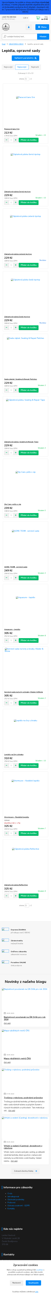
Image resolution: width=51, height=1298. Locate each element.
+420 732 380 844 (9, 17)
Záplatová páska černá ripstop (17, 191)
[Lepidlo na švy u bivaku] (25, 731)
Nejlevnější (21, 67)
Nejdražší (35, 67)
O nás (10, 1193)
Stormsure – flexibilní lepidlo (16, 817)
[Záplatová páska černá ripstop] (25, 168)
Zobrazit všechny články (23, 1171)
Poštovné (11, 1202)
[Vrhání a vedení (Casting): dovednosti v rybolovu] (25, 1127)
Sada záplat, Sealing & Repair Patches (20, 379)
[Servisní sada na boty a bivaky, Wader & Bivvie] (25, 669)
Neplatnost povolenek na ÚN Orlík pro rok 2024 (24, 1018)
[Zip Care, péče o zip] (25, 481)
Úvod (3, 44)
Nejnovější (8, 67)
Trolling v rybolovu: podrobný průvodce (23, 1098)
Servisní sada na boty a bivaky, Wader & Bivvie (23, 692)
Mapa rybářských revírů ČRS (17, 1058)
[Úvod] (12, 27)
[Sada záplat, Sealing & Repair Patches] (25, 356)
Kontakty (11, 1208)
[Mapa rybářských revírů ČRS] (25, 1040)
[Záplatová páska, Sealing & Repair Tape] (25, 418)
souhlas (39, 1270)
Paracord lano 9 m (11, 129)
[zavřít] (47, 2)
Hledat (43, 36)
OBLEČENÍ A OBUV (16, 44)
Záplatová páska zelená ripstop (18, 254)
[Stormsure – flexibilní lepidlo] (25, 794)
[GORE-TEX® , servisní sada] (25, 543)
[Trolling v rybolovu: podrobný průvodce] (25, 1079)
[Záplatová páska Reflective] (25, 861)
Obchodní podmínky (16, 1199)
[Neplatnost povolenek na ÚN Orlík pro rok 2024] (25, 999)
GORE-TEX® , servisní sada (15, 567)
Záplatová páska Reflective (16, 885)
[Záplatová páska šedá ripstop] (25, 293)
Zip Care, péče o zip (12, 504)
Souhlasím (33, 1282)
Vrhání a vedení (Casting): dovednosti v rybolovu (23, 1147)
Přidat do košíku (29, 140)
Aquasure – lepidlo (12, 629)
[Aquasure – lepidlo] (25, 606)
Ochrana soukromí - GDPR (19, 1205)
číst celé (7, 1023)
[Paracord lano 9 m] (25, 106)
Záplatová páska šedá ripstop (17, 317)
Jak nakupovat (13, 1196)
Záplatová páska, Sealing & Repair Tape (21, 442)
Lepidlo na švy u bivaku (13, 754)
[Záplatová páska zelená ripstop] (25, 231)
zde (36, 1292)
